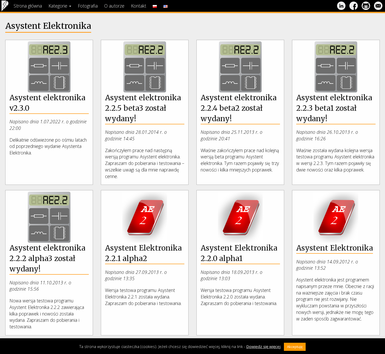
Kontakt (138, 6)
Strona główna (28, 6)
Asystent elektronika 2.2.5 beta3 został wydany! (143, 108)
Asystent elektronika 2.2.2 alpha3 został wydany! (47, 258)
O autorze (114, 6)
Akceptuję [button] (294, 346)
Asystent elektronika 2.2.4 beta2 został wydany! (239, 108)
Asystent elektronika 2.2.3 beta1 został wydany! (334, 108)
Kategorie (58, 6)
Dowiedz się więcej (263, 346)
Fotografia (88, 6)
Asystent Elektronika (334, 248)
